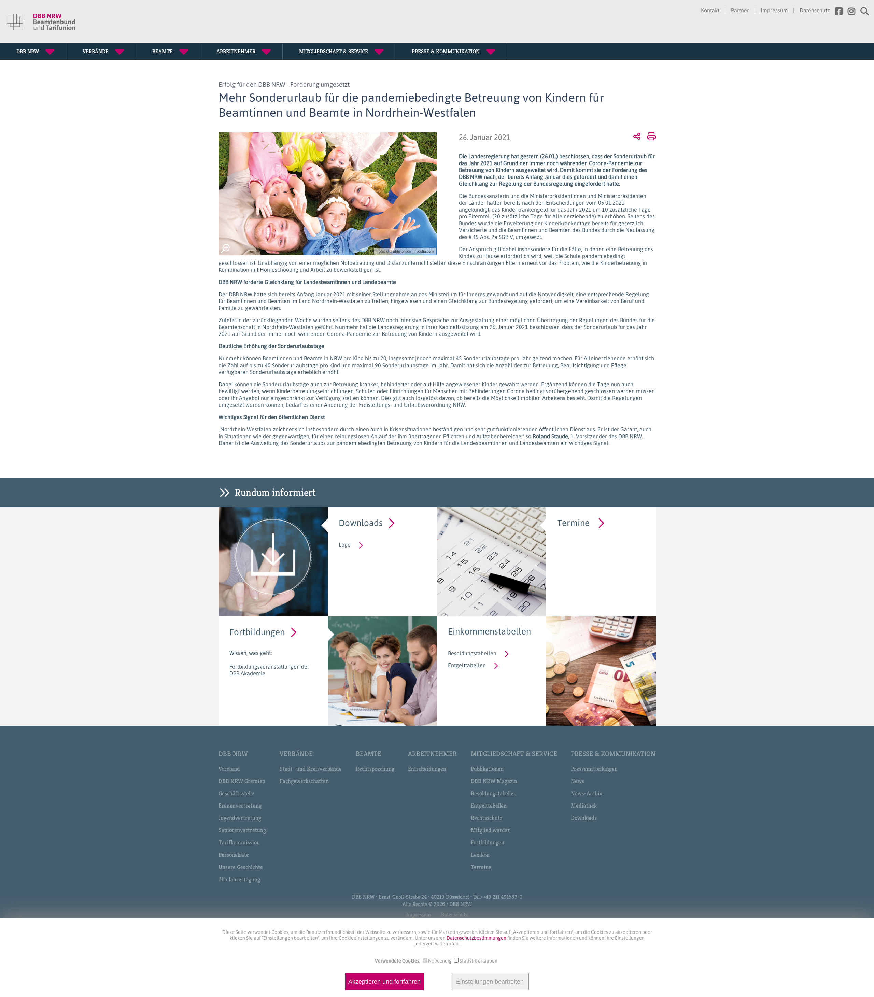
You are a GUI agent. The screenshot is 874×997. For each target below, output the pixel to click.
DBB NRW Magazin (494, 781)
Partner (740, 10)
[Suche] (862, 11)
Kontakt (710, 10)
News (577, 781)
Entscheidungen (427, 768)
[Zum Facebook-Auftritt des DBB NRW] (836, 11)
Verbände (296, 754)
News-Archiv (586, 793)
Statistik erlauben (478, 961)
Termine (573, 522)
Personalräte (233, 854)
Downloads (361, 522)
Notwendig (440, 961)
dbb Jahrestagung (239, 879)
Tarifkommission (239, 842)
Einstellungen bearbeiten (490, 981)
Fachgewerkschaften (304, 781)
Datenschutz (815, 10)
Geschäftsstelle (236, 793)
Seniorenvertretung (242, 830)
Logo (345, 544)
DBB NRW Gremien (241, 781)
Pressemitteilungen (594, 768)
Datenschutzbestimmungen (477, 938)
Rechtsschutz (486, 818)
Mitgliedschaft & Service (514, 754)
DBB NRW (233, 754)
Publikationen (487, 768)
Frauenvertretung (240, 805)
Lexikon (480, 854)
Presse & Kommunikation (613, 754)
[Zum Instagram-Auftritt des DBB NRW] (849, 11)
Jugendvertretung (239, 818)
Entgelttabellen (467, 665)
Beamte (368, 754)
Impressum (774, 10)
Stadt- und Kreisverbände (311, 768)
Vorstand (229, 768)
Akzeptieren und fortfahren (384, 981)
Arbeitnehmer (432, 754)
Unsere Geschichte (240, 867)
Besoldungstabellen (472, 653)
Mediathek (584, 805)
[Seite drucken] (650, 135)
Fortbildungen (257, 631)
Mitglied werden (491, 830)
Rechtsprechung (375, 768)
